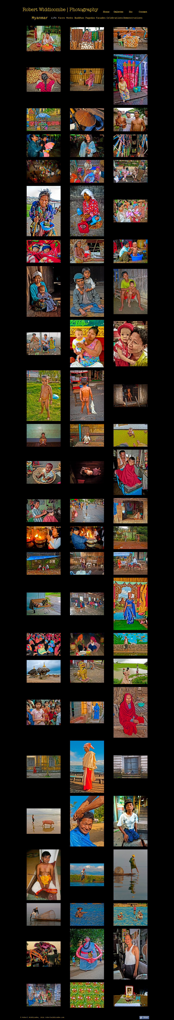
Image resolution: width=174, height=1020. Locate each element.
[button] (55, 18)
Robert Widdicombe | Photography (60, 9)
